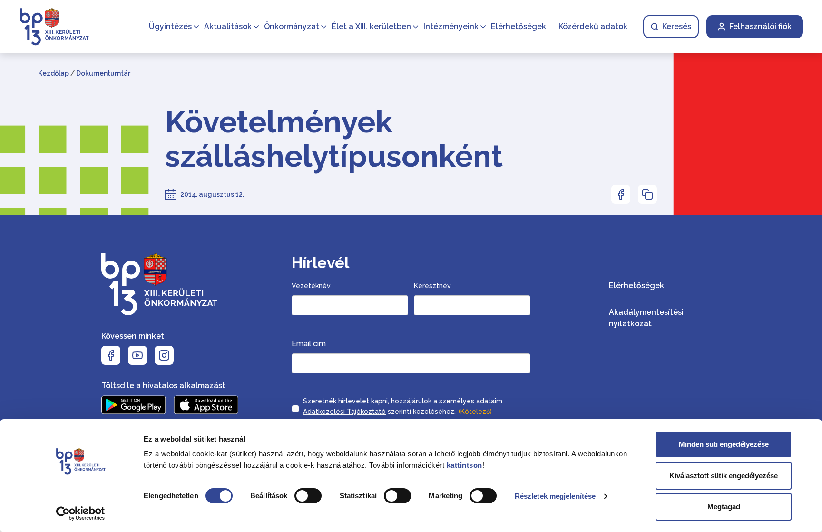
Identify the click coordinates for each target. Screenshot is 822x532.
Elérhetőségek (518, 26)
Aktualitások (228, 26)
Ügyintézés (170, 26)
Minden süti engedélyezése (724, 444)
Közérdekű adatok (592, 26)
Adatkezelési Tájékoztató (344, 411)
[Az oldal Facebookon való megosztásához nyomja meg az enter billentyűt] (620, 194)
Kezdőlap (53, 73)
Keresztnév (432, 286)
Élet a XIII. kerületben (371, 26)
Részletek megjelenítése (555, 496)
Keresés (676, 26)
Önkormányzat (291, 26)
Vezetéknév (311, 286)
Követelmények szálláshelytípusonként (334, 139)
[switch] (308, 495)
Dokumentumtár (103, 73)
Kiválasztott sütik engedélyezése (723, 476)
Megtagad (723, 506)
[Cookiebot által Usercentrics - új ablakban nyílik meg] (80, 513)
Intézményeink (451, 26)
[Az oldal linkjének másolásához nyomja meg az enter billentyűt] (647, 194)
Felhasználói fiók (760, 26)
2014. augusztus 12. (212, 194)
